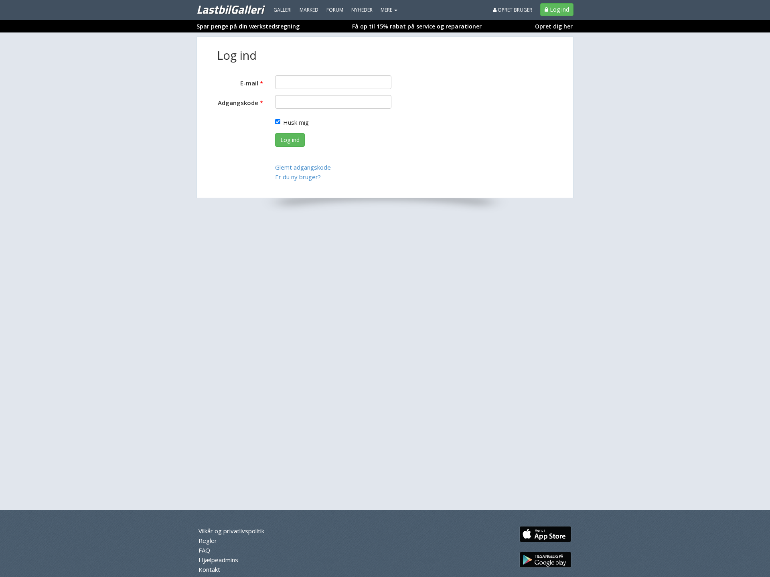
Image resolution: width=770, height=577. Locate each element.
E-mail (249, 83)
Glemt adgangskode (303, 167)
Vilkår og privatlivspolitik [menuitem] (231, 531)
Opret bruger (514, 9)
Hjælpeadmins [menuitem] (218, 560)
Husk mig (296, 122)
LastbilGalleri (230, 9)
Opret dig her (554, 26)
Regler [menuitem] (208, 541)
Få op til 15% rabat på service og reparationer (417, 26)
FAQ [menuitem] (204, 550)
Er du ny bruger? (298, 177)
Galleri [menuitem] (283, 9)
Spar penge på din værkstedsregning (248, 26)
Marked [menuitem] (309, 9)
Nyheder (362, 9)
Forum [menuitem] (334, 9)
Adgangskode (238, 103)
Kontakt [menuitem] (209, 569)
